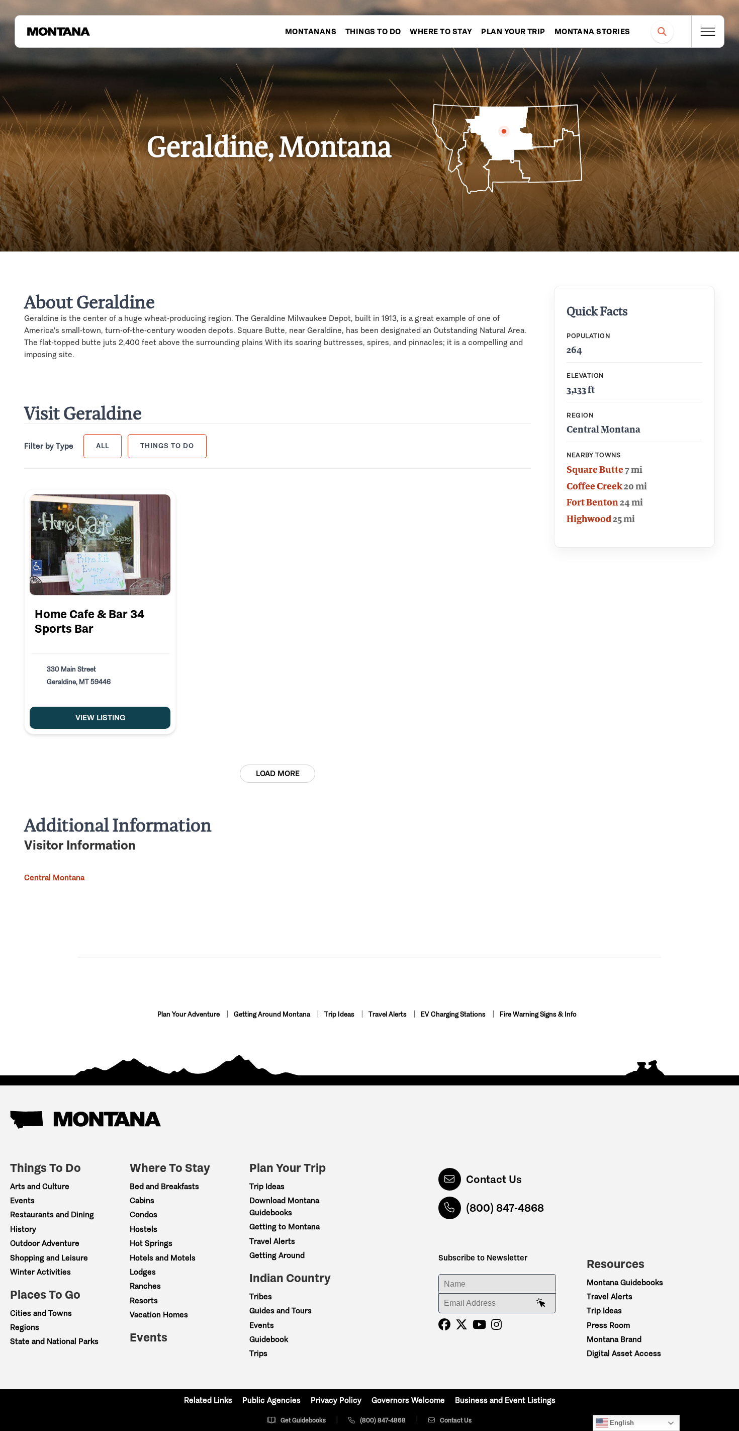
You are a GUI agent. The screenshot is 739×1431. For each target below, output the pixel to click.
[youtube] (479, 1324)
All (102, 445)
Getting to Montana (284, 1226)
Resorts (144, 1300)
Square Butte (595, 469)
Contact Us (494, 1179)
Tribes (260, 1296)
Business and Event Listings (505, 1400)
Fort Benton (592, 502)
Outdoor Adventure (44, 1243)
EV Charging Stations (454, 1014)
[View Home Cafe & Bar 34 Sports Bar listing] (100, 544)
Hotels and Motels (163, 1257)
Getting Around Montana (273, 1014)
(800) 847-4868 (505, 1208)
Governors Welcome (408, 1400)
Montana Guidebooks (625, 1282)
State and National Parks (54, 1341)
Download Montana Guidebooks (284, 1206)
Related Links (208, 1400)
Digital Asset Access (624, 1353)
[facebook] (444, 1324)
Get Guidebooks (303, 1420)
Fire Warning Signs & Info (538, 1014)
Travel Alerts (388, 1014)
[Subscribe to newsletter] (541, 1303)
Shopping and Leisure (49, 1257)
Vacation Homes (159, 1314)
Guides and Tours (280, 1310)
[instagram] (496, 1324)
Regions (24, 1327)
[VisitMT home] (58, 31)
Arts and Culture (39, 1186)
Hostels (143, 1229)
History (23, 1229)
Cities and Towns (41, 1313)
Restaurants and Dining (52, 1214)
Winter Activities (40, 1272)
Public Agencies (271, 1400)
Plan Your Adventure (189, 1014)
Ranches (145, 1286)
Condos (143, 1214)
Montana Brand (614, 1339)
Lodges (143, 1272)
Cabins (142, 1200)
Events (22, 1200)
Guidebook (268, 1339)
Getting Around (277, 1255)
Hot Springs (151, 1243)
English (621, 1422)
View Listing (100, 717)
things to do (167, 445)
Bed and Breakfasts (164, 1186)
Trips (258, 1353)
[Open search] (662, 31)
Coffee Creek (594, 485)
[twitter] (461, 1324)
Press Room (608, 1325)
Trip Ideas (340, 1014)
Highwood (589, 518)
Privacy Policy (336, 1400)
